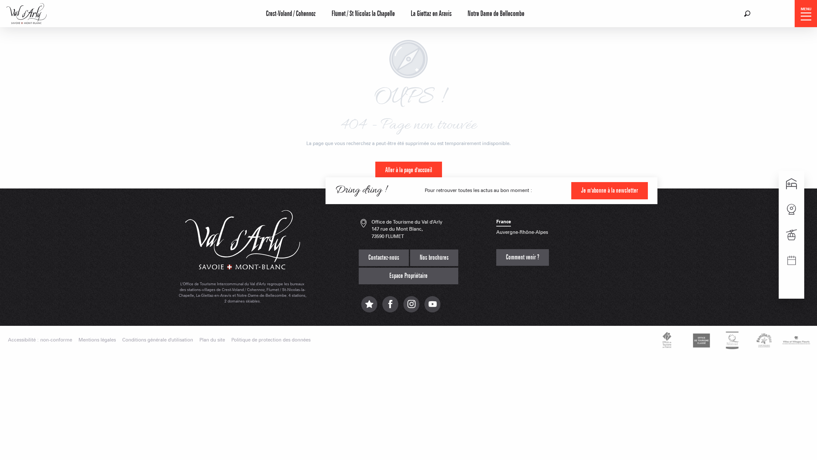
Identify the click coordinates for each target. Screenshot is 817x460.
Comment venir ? (522, 257)
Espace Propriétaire (408, 275)
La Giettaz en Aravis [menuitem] (431, 13)
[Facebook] (390, 307)
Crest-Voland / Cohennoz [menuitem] (291, 13)
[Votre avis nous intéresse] (369, 307)
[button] (747, 13)
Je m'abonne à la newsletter (609, 190)
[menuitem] (26, 13)
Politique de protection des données (271, 340)
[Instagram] (411, 307)
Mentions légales (97, 340)
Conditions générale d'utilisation (157, 340)
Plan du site (212, 340)
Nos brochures (434, 257)
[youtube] (432, 307)
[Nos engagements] (700, 340)
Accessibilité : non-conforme (40, 340)
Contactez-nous (383, 257)
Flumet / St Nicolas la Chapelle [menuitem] (363, 13)
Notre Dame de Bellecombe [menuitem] (496, 13)
